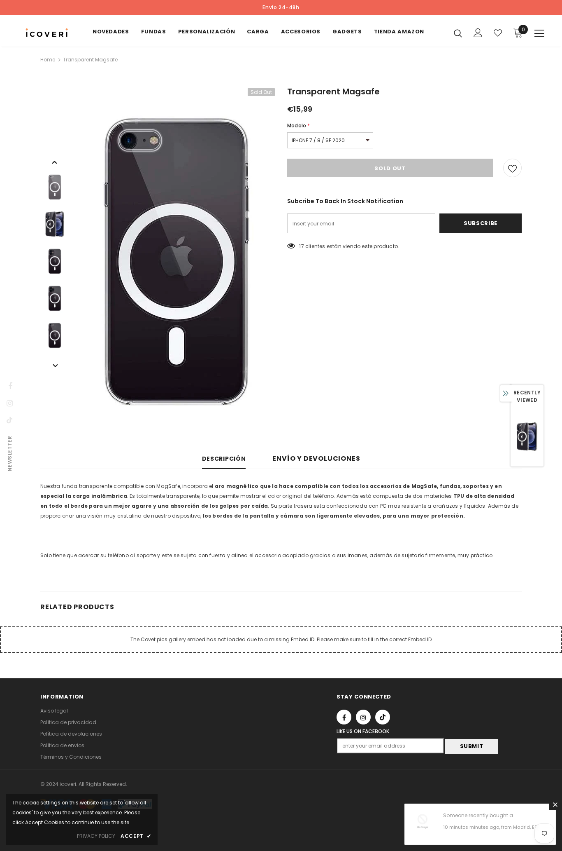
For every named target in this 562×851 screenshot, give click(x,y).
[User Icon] (478, 32)
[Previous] (54, 161)
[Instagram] (363, 717)
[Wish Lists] (512, 168)
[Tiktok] (382, 717)
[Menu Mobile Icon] (539, 33)
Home (47, 59)
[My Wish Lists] (498, 33)
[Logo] (46, 32)
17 (301, 246)
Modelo (298, 125)
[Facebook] (344, 717)
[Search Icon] (458, 33)
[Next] (54, 365)
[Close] (555, 804)
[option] (176, 261)
